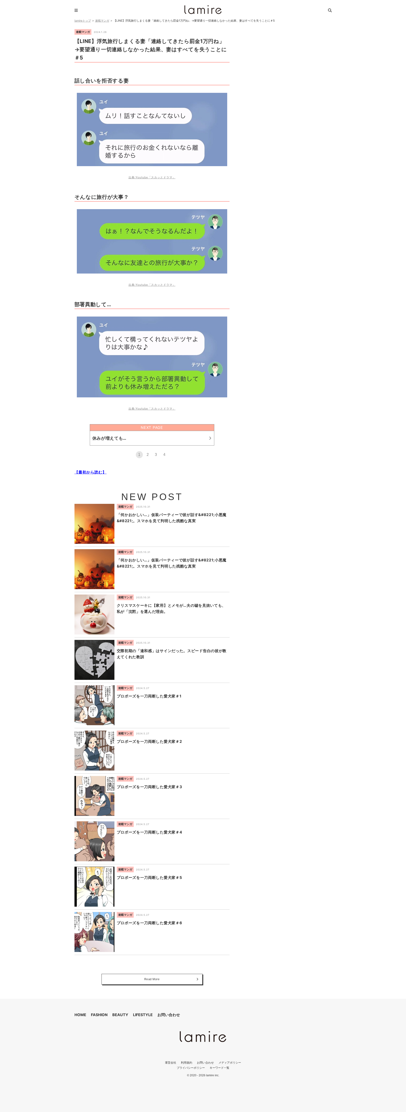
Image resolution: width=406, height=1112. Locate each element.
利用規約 (186, 1062)
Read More (152, 979)
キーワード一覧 (219, 1067)
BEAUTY (120, 1014)
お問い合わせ (168, 1014)
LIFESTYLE (143, 1014)
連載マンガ (102, 20)
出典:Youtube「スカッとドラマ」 (152, 177)
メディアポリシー (230, 1062)
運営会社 (170, 1062)
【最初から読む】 (90, 472)
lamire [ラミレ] (203, 10)
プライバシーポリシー (191, 1067)
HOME (80, 1014)
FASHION (99, 1014)
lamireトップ (82, 20)
